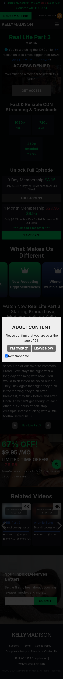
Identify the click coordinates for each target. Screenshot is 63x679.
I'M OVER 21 (19, 348)
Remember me (18, 356)
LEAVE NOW (43, 348)
